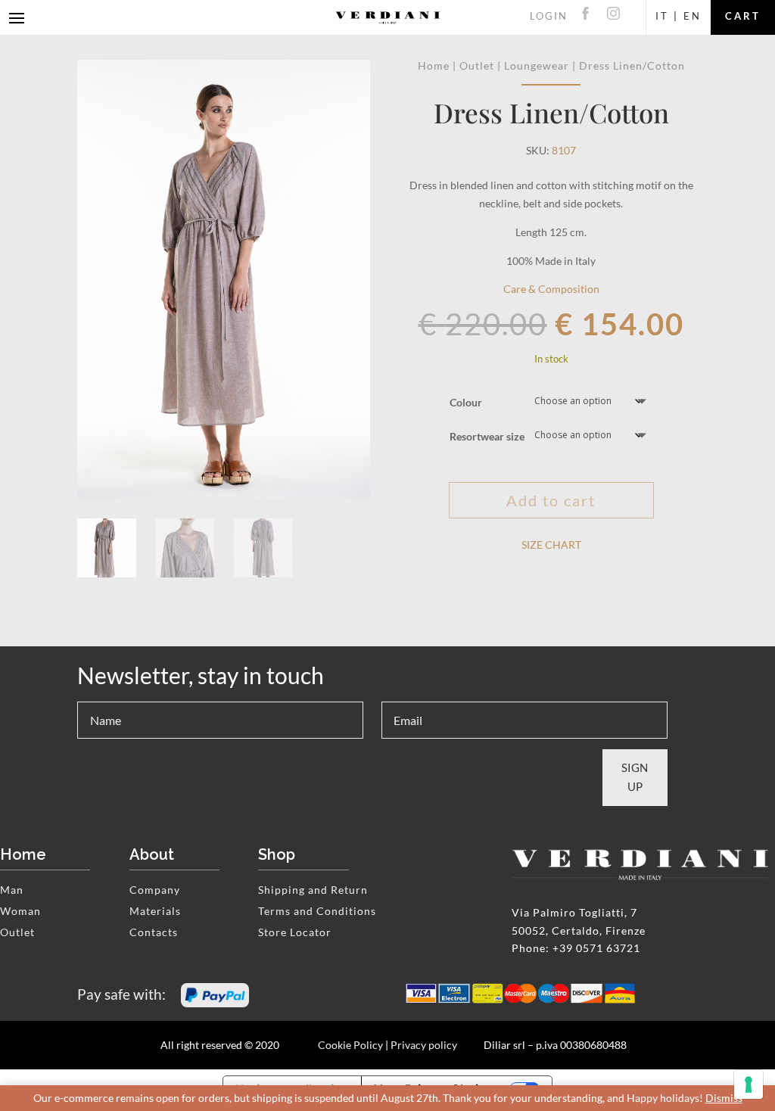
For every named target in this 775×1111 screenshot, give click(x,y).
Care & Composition (551, 288)
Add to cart (551, 500)
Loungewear (536, 65)
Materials (155, 910)
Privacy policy (424, 1044)
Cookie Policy (350, 1044)
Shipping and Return (313, 889)
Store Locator (294, 932)
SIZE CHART (551, 544)
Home (434, 65)
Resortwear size (487, 436)
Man (11, 889)
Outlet (476, 65)
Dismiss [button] (723, 1097)
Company (154, 889)
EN (692, 16)
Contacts (153, 932)
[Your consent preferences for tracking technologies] (748, 1084)
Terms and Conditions (317, 910)
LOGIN (549, 16)
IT (662, 16)
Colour (466, 402)
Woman (20, 910)
